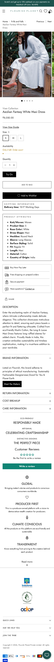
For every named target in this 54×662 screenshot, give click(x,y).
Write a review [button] (27, 466)
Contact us (29, 288)
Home (5, 21)
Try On (9, 174)
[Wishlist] (45, 11)
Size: (6, 132)
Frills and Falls (17, 21)
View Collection (10, 108)
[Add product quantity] (14, 165)
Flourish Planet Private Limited (29, 645)
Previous (40, 21)
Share (11, 299)
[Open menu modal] (3, 11)
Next (49, 21)
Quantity (7, 159)
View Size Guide (11, 127)
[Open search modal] (40, 11)
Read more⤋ (27, 563)
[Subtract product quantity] (5, 165)
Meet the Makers (12, 384)
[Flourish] (24, 11)
